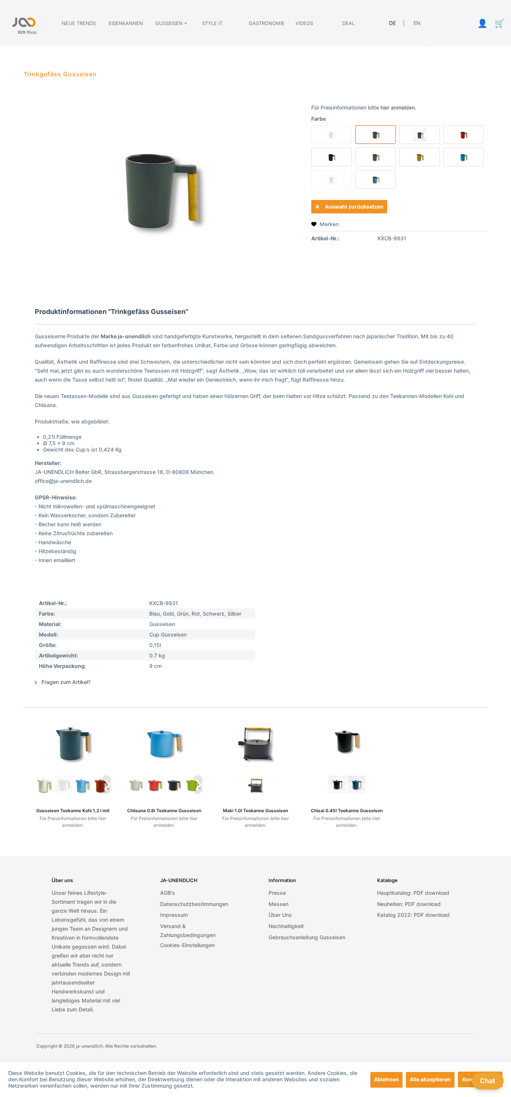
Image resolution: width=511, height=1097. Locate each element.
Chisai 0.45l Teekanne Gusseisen (347, 810)
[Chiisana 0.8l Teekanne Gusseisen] (164, 741)
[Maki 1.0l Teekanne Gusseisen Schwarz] (255, 784)
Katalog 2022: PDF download (413, 915)
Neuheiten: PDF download (409, 904)
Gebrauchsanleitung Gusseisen (307, 937)
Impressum (174, 915)
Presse (277, 893)
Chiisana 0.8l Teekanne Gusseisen (164, 810)
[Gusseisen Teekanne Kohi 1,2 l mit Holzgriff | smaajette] (73, 741)
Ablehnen (386, 1079)
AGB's (167, 893)
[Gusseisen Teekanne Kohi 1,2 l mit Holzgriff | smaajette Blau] (82, 784)
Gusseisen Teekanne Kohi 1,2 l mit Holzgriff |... (73, 810)
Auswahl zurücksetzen (354, 206)
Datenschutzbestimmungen (194, 904)
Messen (278, 904)
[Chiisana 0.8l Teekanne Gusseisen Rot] (154, 784)
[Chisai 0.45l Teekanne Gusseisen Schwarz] (337, 784)
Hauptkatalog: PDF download (413, 893)
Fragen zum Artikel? (65, 682)
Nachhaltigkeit (286, 926)
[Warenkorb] (499, 23)
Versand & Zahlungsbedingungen (187, 930)
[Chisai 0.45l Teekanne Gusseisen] (347, 741)
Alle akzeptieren (430, 1079)
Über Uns (280, 915)
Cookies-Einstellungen (187, 945)
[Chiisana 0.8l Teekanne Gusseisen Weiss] (135, 784)
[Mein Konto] (482, 23)
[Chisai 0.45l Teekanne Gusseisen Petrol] (356, 784)
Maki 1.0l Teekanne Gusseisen (255, 810)
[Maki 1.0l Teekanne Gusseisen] (255, 741)
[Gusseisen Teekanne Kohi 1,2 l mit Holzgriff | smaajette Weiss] (44, 784)
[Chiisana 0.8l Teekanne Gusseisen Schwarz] (173, 784)
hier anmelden (397, 107)
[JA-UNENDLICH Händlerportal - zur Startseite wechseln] (23, 23)
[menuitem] (72, 23)
